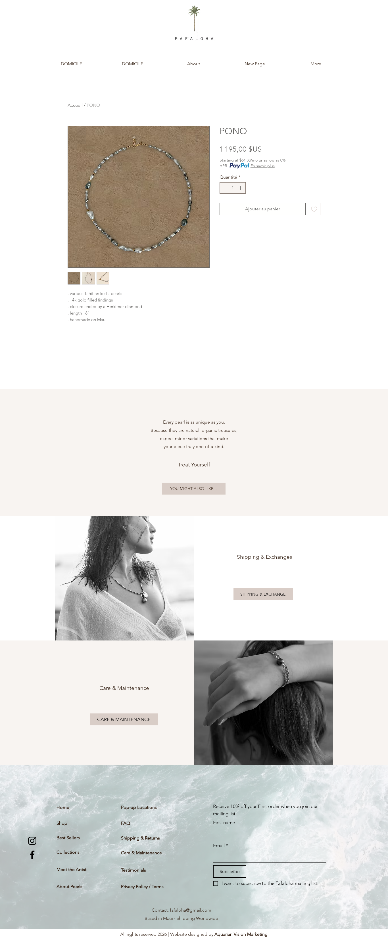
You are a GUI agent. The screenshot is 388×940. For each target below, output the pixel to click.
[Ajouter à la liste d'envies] (314, 209)
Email (220, 845)
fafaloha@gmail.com (190, 910)
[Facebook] (32, 854)
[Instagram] (32, 840)
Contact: (161, 910)
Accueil (75, 105)
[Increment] (241, 188)
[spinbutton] (232, 188)
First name (224, 822)
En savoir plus (263, 165)
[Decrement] (224, 188)
